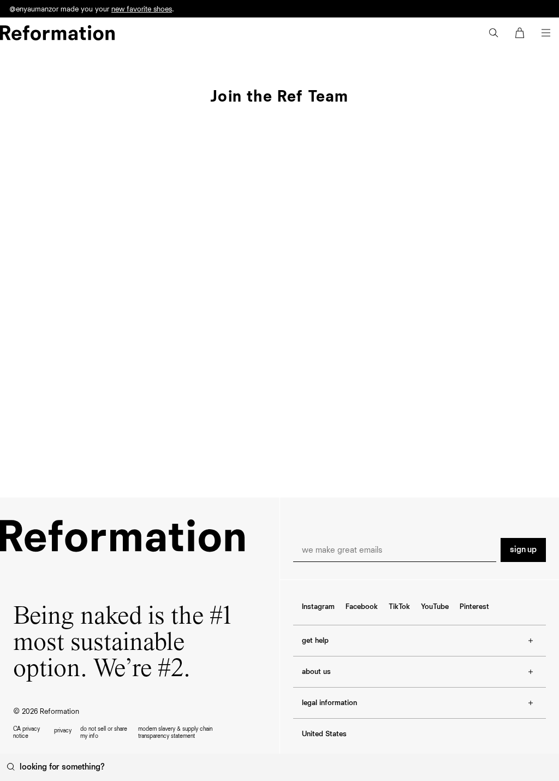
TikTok (399, 607)
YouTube (435, 607)
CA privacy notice (26, 732)
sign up (523, 550)
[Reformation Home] (57, 32)
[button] (493, 32)
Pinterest (474, 607)
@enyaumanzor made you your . (91, 12)
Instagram (318, 607)
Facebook (362, 607)
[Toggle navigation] (545, 32)
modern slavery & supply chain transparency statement (175, 732)
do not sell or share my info (103, 732)
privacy (63, 730)
